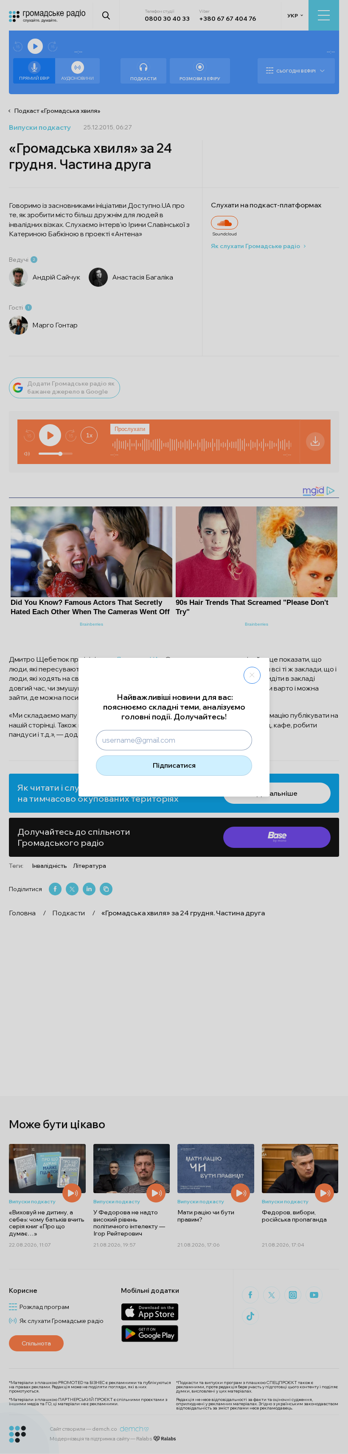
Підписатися (174, 765)
